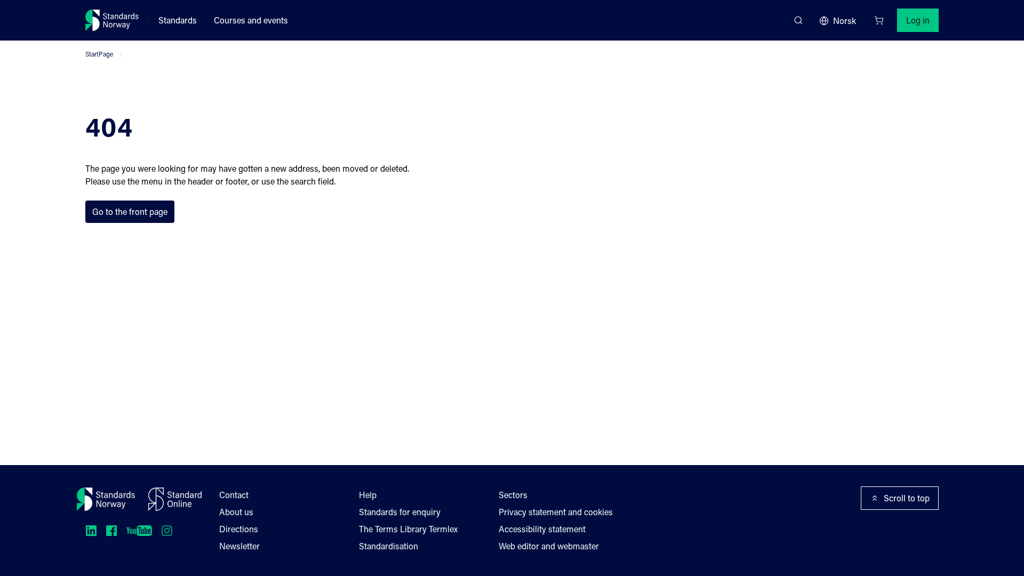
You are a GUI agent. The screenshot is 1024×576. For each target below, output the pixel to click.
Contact (234, 494)
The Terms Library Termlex (408, 528)
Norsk (844, 20)
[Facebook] (111, 531)
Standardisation (388, 545)
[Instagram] (167, 531)
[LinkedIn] (91, 531)
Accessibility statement (542, 528)
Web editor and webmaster (549, 545)
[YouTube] (139, 531)
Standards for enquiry (400, 511)
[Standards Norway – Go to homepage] (112, 20)
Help (368, 494)
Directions (238, 528)
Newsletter (239, 545)
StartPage (99, 54)
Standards (177, 20)
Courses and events (251, 20)
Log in (918, 20)
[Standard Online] (175, 499)
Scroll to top (907, 497)
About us (236, 511)
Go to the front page (129, 211)
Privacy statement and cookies (556, 511)
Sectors (513, 494)
